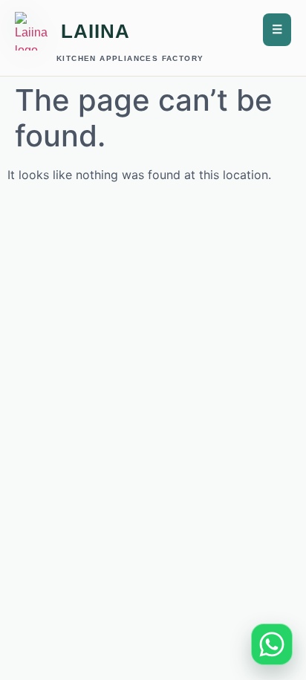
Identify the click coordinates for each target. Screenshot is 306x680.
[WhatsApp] (272, 644)
